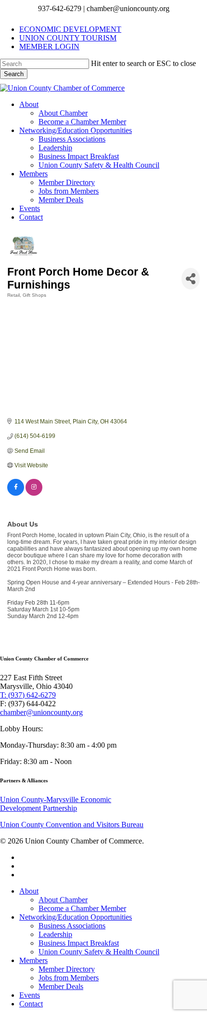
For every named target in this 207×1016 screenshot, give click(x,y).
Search (14, 74)
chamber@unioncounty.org (41, 712)
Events (29, 995)
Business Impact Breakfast (79, 943)
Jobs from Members (69, 978)
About (29, 891)
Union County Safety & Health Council (99, 952)
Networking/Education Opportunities (75, 917)
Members (33, 960)
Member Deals (61, 986)
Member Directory (67, 969)
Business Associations (72, 926)
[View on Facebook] (15, 493)
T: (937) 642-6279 (28, 695)
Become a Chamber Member (82, 908)
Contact (31, 1004)
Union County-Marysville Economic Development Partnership (55, 803)
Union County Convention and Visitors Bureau (71, 824)
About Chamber (63, 900)
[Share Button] (190, 279)
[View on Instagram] (34, 493)
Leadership (55, 934)
